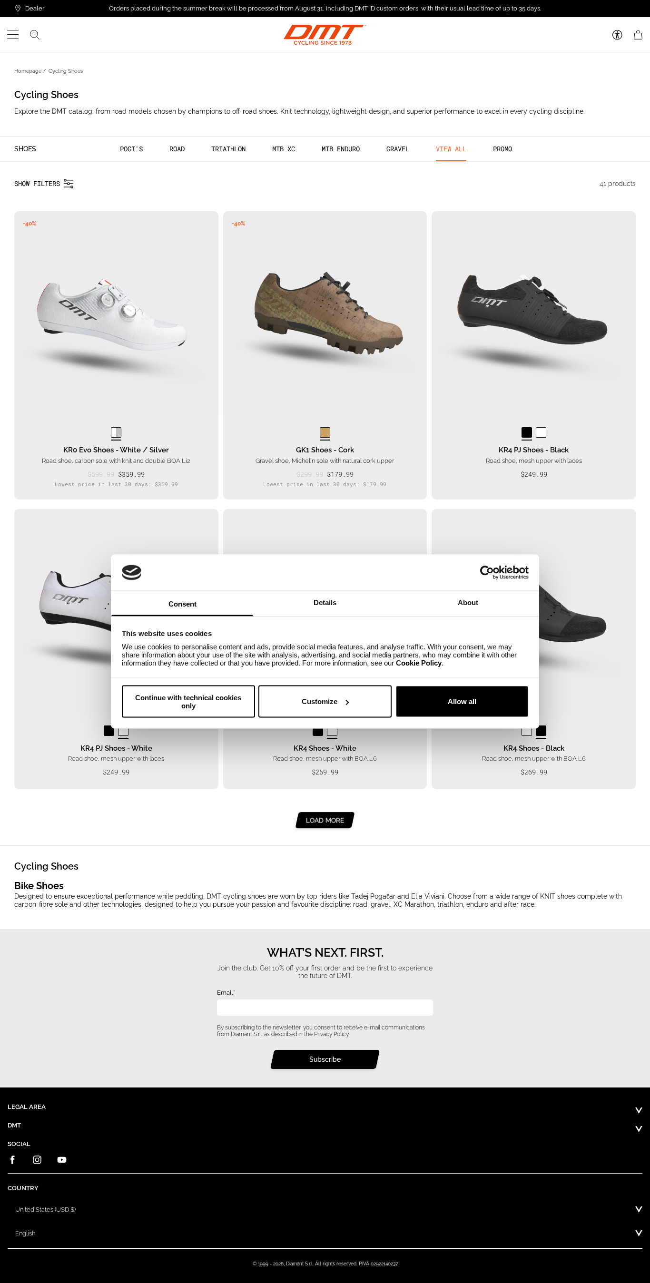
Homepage (27, 71)
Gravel (397, 148)
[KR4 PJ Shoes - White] (541, 432)
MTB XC (283, 148)
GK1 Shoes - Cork (325, 450)
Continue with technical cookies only (188, 701)
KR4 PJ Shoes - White (116, 748)
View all (451, 148)
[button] (13, 34)
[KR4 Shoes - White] (332, 730)
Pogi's (131, 148)
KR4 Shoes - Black (533, 748)
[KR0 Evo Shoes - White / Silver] (116, 432)
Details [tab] (325, 602)
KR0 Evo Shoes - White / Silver (116, 450)
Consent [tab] (182, 604)
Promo (502, 148)
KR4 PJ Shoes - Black (534, 450)
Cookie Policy (419, 663)
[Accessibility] (617, 35)
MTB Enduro (341, 148)
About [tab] (468, 602)
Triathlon (228, 148)
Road (177, 148)
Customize (319, 701)
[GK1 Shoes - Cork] (325, 432)
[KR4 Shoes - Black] (318, 730)
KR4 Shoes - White (325, 748)
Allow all (462, 701)
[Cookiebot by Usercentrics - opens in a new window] (487, 572)
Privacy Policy (331, 1034)
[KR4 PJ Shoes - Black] (527, 432)
